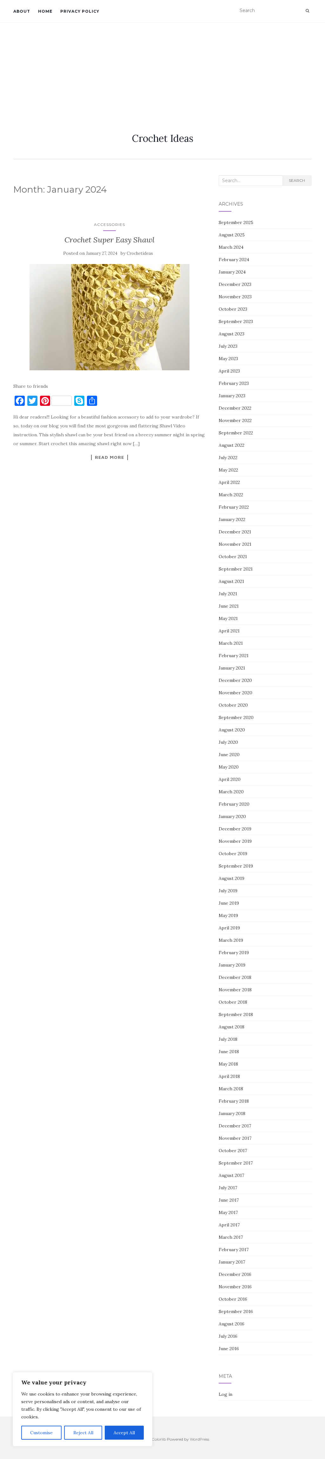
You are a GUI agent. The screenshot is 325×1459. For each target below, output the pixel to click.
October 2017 (233, 1150)
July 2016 (228, 1336)
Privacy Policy (79, 11)
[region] (82, 1409)
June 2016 (229, 1348)
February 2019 (234, 952)
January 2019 (232, 965)
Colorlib (159, 1439)
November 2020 (235, 693)
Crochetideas (140, 253)
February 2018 (234, 1101)
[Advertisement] (162, 70)
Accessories (109, 224)
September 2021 (236, 569)
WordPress (199, 1439)
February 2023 (234, 383)
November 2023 (235, 297)
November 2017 (235, 1138)
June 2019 (229, 903)
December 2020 (235, 680)
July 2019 (228, 891)
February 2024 (234, 259)
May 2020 (229, 767)
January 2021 (232, 668)
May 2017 (228, 1212)
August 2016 (231, 1324)
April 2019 (229, 928)
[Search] (307, 11)
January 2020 (232, 816)
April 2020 (230, 779)
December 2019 (235, 829)
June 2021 (229, 606)
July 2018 (228, 1039)
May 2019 (228, 915)
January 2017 (232, 1262)
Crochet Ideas (162, 138)
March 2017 (231, 1237)
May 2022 (228, 470)
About (21, 11)
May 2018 (228, 1064)
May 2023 (228, 358)
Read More (109, 457)
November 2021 (235, 544)
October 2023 (233, 309)
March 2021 (231, 643)
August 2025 (232, 235)
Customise (41, 1433)
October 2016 (233, 1299)
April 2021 (229, 631)
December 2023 (235, 284)
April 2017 (229, 1225)
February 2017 (234, 1249)
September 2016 (236, 1311)
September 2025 (236, 222)
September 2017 (236, 1163)
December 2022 (235, 408)
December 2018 (235, 977)
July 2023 (228, 346)
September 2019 (236, 866)
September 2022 (236, 433)
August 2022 (231, 445)
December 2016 (235, 1274)
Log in (225, 1394)
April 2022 (229, 482)
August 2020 (232, 730)
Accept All (124, 1433)
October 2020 (233, 705)
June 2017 (229, 1200)
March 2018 (231, 1089)
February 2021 (234, 655)
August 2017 (231, 1175)
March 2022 (231, 495)
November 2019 (235, 841)
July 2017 (228, 1188)
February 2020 (234, 804)
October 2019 (233, 853)
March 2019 (231, 940)
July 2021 (228, 594)
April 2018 (229, 1076)
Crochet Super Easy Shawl (109, 240)
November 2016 (235, 1287)
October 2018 (233, 1002)
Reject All (83, 1433)
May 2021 (228, 618)
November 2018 (235, 990)
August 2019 (231, 878)
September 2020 (236, 717)
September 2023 (236, 321)
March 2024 (231, 247)
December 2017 (235, 1126)
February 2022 (234, 507)
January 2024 (232, 272)
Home (45, 11)
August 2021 (231, 581)
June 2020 (229, 754)
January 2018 (232, 1113)
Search (297, 180)
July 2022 (228, 457)
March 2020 (231, 792)
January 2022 (232, 519)
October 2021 (233, 556)
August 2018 (231, 1027)
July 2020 (228, 742)
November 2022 (235, 420)
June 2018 (229, 1051)
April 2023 (229, 371)
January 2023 (232, 396)
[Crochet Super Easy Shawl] (109, 317)
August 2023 (231, 334)
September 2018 (236, 1014)
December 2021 (235, 532)
